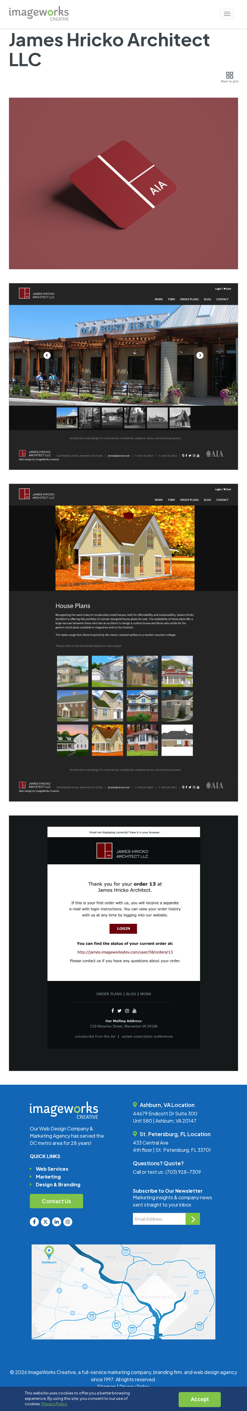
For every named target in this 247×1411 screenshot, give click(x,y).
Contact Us (56, 1200)
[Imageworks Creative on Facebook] (34, 1221)
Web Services (52, 1169)
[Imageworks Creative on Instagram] (67, 1221)
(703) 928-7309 (183, 1172)
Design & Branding (58, 1184)
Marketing (48, 1176)
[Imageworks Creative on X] (45, 1221)
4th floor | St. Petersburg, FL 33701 (172, 1150)
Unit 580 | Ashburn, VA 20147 (164, 1120)
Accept (200, 1399)
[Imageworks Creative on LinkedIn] (56, 1221)
